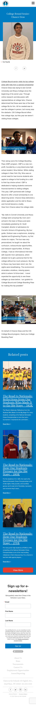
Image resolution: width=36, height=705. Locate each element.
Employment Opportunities (18, 670)
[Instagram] (20, 689)
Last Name (9, 620)
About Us (18, 658)
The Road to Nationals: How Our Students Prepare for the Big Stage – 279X (18, 538)
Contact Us (18, 667)
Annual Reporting (18, 673)
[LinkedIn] (25, 689)
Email (7, 602)
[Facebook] (10, 689)
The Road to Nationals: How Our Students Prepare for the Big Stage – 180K (18, 469)
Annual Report (13, 694)
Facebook (16, 68)
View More (18, 570)
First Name (9, 611)
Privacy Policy (23, 694)
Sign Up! (18, 646)
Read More (6, 424)
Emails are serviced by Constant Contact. (21, 639)
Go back (6, 62)
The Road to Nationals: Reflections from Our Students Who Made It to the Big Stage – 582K (18, 400)
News (18, 661)
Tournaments (18, 664)
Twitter (24, 68)
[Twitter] (15, 689)
